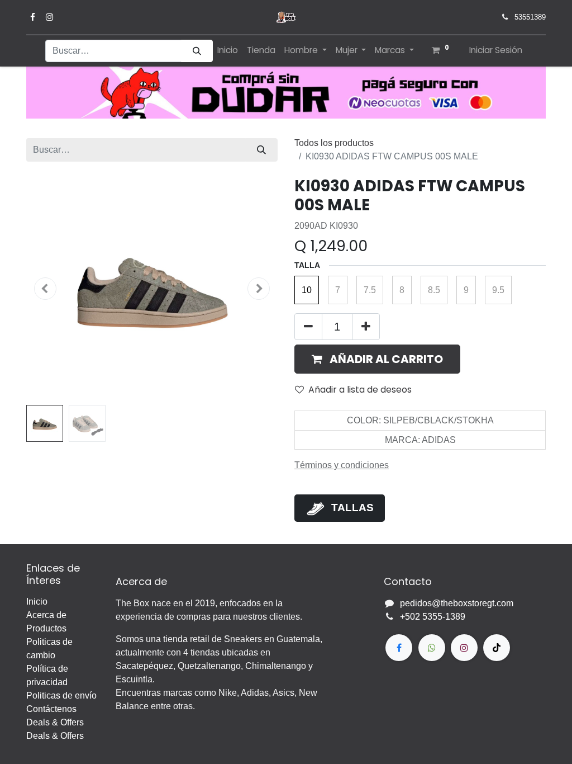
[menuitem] (227, 51)
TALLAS (352, 507)
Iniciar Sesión (495, 50)
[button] (45, 288)
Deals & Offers (55, 722)
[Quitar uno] (308, 326)
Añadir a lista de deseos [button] (360, 389)
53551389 (530, 17)
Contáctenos (51, 709)
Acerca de (46, 615)
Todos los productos (334, 143)
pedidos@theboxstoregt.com (456, 603)
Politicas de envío (61, 695)
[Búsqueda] (197, 51)
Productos (46, 628)
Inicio (36, 601)
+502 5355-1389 (432, 616)
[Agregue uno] (366, 326)
